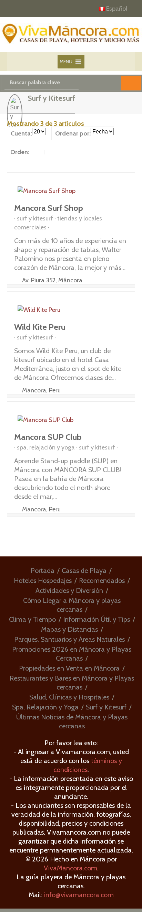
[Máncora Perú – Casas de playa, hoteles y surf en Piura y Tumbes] (71, 37)
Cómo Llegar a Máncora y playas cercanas (72, 605)
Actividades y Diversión (69, 590)
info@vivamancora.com (79, 895)
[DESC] (51, 151)
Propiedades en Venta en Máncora (69, 668)
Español (117, 8)
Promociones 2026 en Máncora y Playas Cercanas (71, 653)
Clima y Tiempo (32, 619)
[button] (66, 61)
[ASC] (37, 151)
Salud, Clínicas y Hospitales (69, 697)
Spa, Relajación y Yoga (45, 707)
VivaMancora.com (70, 868)
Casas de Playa (84, 570)
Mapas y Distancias (69, 629)
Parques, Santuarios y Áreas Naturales (69, 639)
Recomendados (102, 580)
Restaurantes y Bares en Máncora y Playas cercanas (72, 682)
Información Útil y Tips (96, 619)
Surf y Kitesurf (106, 707)
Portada (42, 570)
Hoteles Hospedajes (43, 580)
